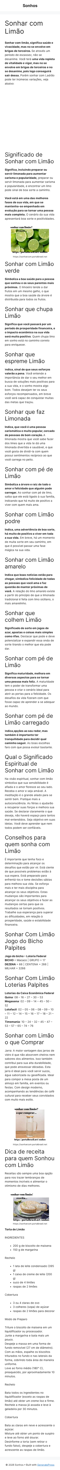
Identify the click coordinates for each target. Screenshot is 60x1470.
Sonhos (30, 5)
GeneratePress (45, 1464)
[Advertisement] (30, 120)
